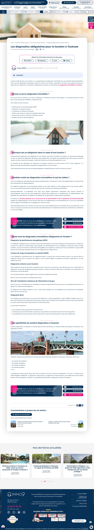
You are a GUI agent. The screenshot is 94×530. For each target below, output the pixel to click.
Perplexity (42, 60)
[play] (40, 49)
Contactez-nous (69, 2)
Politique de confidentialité (82, 497)
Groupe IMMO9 (82, 493)
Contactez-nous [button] (79, 521)
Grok (54, 60)
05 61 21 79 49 (77, 223)
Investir (26, 3)
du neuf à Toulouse (76, 7)
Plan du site (83, 503)
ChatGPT (27, 60)
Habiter (21, 3)
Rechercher (83, 11)
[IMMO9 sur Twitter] (14, 512)
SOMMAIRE (19, 75)
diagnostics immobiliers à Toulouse (71, 85)
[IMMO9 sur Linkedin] (24, 512)
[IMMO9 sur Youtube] (19, 512)
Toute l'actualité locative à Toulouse (37, 42)
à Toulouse (17, 7)
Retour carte (3, 12)
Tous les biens (30, 11)
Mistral (66, 60)
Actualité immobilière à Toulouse (22, 42)
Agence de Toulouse (64, 7)
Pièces (59, 11)
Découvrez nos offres (75, 227)
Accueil (12, 42)
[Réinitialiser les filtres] (90, 12)
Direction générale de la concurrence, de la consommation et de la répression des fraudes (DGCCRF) (51, 198)
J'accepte (85, 528)
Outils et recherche (88, 7)
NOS (91, 25)
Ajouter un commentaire (22, 414)
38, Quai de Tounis (55, 3)
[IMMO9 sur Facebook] (8, 512)
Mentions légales (81, 500)
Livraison (70, 11)
